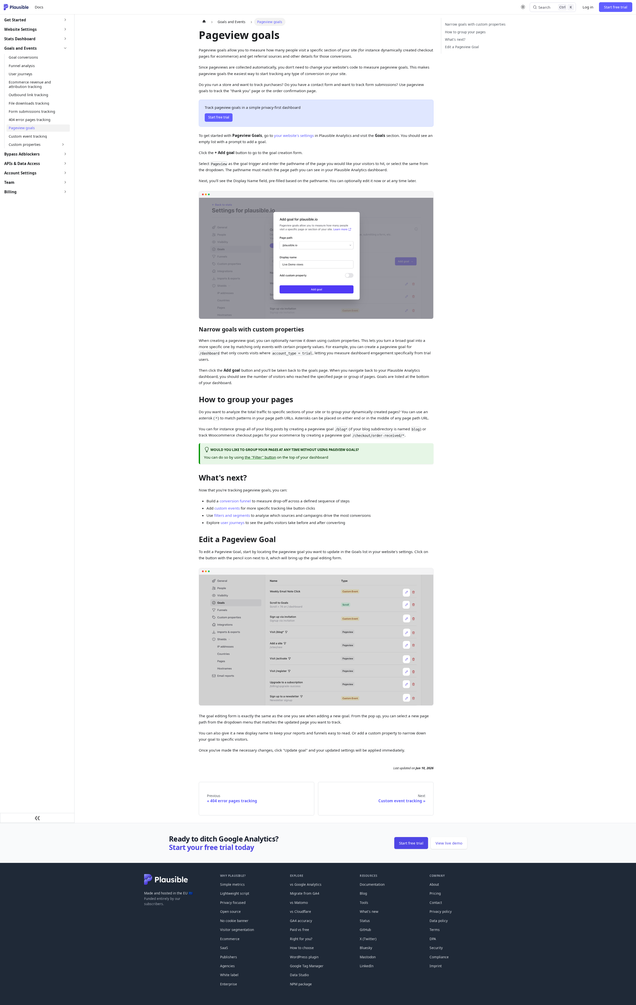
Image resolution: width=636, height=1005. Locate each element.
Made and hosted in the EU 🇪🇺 (168, 893)
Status (365, 920)
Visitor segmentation (237, 929)
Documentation (372, 884)
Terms (435, 929)
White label (229, 974)
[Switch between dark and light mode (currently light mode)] (523, 7)
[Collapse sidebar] (37, 818)
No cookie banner (234, 920)
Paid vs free (299, 929)
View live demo (449, 843)
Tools (364, 902)
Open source (230, 911)
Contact (436, 902)
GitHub (365, 929)
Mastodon (368, 957)
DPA (433, 938)
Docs (39, 6)
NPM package (301, 984)
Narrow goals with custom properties (475, 24)
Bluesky (366, 947)
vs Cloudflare (300, 911)
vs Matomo (299, 902)
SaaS (224, 947)
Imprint (436, 966)
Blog (363, 893)
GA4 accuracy (301, 920)
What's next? (455, 39)
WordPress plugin (304, 957)
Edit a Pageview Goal (462, 46)
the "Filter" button (260, 457)
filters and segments (232, 515)
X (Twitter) (368, 938)
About (434, 884)
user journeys (232, 522)
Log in (588, 6)
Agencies (227, 966)
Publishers (228, 957)
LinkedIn (366, 966)
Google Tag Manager (306, 966)
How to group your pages (465, 32)
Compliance (439, 957)
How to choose (302, 947)
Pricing (435, 893)
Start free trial (615, 7)
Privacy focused (232, 902)
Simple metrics (232, 884)
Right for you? (301, 938)
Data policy (439, 920)
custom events (227, 508)
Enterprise (228, 984)
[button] (36, 20)
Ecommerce (229, 938)
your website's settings (294, 135)
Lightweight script (234, 893)
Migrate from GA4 (304, 893)
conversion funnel (235, 500)
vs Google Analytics (305, 884)
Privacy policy (441, 911)
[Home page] (204, 22)
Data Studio (299, 974)
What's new (369, 911)
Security (436, 947)
